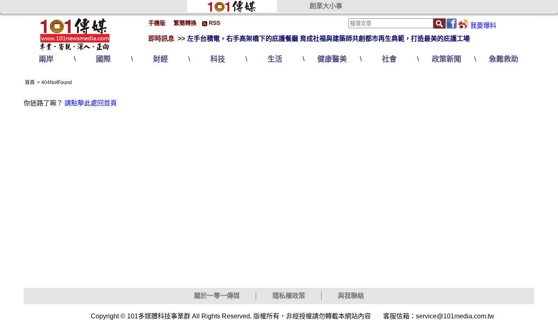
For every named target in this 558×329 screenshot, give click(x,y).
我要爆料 (483, 25)
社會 (389, 59)
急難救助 (503, 59)
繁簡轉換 (185, 23)
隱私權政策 (288, 295)
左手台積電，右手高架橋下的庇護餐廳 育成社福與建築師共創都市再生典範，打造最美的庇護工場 (328, 38)
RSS (214, 23)
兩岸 (46, 59)
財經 (160, 59)
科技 (217, 59)
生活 (275, 59)
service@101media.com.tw (455, 316)
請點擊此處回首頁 (91, 103)
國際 (103, 59)
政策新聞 (446, 59)
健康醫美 (332, 59)
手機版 (156, 23)
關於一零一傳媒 (217, 295)
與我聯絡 (351, 295)
